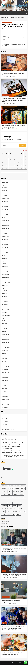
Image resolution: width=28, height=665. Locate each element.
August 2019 (5, 383)
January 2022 (5, 304)
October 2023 (5, 247)
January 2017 (5, 407)
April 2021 (4, 328)
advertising (4, 485)
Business (4, 416)
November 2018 (5, 404)
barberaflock (4, 523)
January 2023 (5, 271)
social (3, 511)
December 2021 (5, 307)
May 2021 (4, 326)
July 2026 (4, 185)
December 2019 (5, 372)
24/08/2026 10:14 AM (13, 656)
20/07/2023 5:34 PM (13, 28)
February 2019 (5, 399)
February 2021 (5, 334)
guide (14, 497)
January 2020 (5, 369)
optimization (5, 508)
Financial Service (6, 426)
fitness (9, 497)
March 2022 (5, 299)
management (17, 502)
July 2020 (4, 353)
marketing (4, 505)
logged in (10, 139)
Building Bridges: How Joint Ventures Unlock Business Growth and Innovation (12, 438)
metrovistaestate (5, 521)
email (22, 491)
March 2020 (5, 364)
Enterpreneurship (6, 421)
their (20, 511)
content (23, 488)
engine (3, 494)
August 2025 (5, 214)
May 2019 (4, 391)
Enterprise (4, 424)
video (13, 514)
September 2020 (6, 347)
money (14, 505)
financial (4, 497)
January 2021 (5, 337)
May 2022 (4, 293)
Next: (13, 44)
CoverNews (15, 662)
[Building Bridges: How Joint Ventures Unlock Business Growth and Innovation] (14, 537)
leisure (10, 502)
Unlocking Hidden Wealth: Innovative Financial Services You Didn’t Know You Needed (13, 456)
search (15, 508)
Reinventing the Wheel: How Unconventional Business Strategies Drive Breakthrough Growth (13, 443)
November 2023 (5, 244)
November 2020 (5, 342)
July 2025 (4, 217)
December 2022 (5, 274)
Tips (24, 511)
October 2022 (5, 280)
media (10, 505)
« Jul (2, 174)
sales (11, 508)
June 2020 (4, 356)
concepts (17, 488)
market (23, 502)
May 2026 (4, 190)
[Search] (26, 13)
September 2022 (6, 282)
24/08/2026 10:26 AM (13, 603)
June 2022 (4, 290)
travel (3, 514)
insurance (4, 502)
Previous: (13, 38)
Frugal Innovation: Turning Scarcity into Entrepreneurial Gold (11, 447)
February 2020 (5, 366)
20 (14, 165)
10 (2, 162)
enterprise (9, 494)
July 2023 (4, 255)
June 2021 (4, 323)
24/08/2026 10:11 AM (12, 76)
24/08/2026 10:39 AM (13, 551)
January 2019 (5, 402)
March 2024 (5, 233)
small (20, 508)
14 (17, 162)
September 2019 (6, 380)
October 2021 (5, 312)
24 (2, 168)
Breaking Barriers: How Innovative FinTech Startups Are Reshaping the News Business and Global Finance (14, 100)
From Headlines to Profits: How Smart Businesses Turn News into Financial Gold (13, 126)
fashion (15, 494)
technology (14, 511)
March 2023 (5, 266)
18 (6, 165)
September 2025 (6, 212)
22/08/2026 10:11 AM (12, 103)
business (23, 485)
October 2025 (5, 209)
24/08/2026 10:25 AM (13, 629)
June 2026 (4, 187)
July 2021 (4, 320)
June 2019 (4, 388)
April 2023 (4, 263)
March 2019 (5, 396)
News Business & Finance (7, 22)
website (18, 514)
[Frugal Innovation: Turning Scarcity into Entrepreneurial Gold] (14, 590)
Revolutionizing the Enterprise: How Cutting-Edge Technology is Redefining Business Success (13, 451)
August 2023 (5, 252)
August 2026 (5, 182)
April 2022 (4, 296)
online (19, 505)
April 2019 (4, 394)
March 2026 (5, 195)
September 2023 (6, 250)
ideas (24, 497)
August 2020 (5, 350)
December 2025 (5, 204)
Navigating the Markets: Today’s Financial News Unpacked (13, 74)
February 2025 (5, 220)
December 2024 (5, 225)
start (8, 511)
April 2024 (4, 231)
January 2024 (5, 239)
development (16, 491)
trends (8, 514)
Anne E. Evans (5, 28)
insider (19, 500)
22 (21, 165)
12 (10, 162)
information (13, 500)
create (9, 491)
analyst (11, 485)
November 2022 (5, 277)
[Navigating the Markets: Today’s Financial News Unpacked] (14, 62)
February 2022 (5, 301)
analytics (17, 485)
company (4, 488)
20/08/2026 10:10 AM (13, 128)
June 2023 (4, 258)
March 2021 (5, 331)
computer (10, 488)
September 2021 (6, 315)
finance (21, 494)
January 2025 (5, 223)
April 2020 (4, 361)
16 (25, 162)
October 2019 (5, 377)
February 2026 (5, 198)
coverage (4, 491)
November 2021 (5, 309)
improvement (5, 500)
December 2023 (5, 242)
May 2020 (4, 358)
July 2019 (4, 385)
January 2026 (5, 201)
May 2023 (4, 261)
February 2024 (5, 236)
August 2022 (5, 285)
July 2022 (4, 288)
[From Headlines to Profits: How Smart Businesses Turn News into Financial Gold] (14, 115)
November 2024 (5, 228)
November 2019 (5, 375)
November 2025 (5, 206)
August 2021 (5, 318)
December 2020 (5, 339)
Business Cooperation (7, 418)
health (19, 497)
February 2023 (5, 269)
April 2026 (4, 193)
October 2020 (5, 345)
